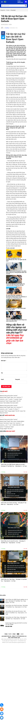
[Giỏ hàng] (25, 2)
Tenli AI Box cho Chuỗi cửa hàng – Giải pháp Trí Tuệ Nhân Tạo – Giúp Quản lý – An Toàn (13, 503)
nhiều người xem (7, 415)
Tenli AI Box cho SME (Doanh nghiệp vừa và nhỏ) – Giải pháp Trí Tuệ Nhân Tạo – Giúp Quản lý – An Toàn (14, 465)
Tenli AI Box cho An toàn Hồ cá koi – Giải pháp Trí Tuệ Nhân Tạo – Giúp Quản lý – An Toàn (13, 541)
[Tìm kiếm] (25, 5)
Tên (2, 373)
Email (2, 379)
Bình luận (3, 360)
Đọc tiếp (25, 472)
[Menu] (2, 2)
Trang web (17, 379)
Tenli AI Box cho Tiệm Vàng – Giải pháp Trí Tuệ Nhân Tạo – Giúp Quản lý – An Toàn (14, 580)
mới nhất (4, 391)
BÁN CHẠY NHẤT (7, 431)
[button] (3, 33)
